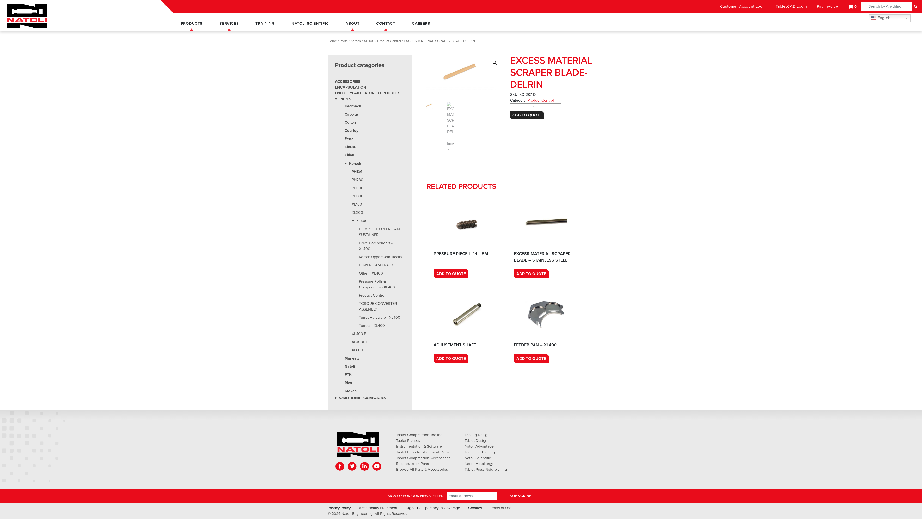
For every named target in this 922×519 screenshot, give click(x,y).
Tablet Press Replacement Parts (422, 452)
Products (192, 23)
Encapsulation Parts (412, 463)
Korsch (356, 41)
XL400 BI (359, 333)
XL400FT (359, 342)
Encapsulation (350, 87)
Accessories (347, 81)
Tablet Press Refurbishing (486, 469)
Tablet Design (476, 440)
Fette (349, 138)
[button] (495, 62)
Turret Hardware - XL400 (379, 317)
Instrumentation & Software (419, 446)
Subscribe (520, 496)
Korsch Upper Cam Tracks (380, 257)
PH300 (358, 188)
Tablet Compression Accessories (423, 458)
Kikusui (351, 147)
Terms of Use (501, 508)
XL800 (357, 350)
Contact (385, 23)
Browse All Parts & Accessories (422, 469)
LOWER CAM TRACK (376, 265)
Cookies (475, 508)
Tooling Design (477, 435)
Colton (350, 122)
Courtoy (351, 130)
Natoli (350, 366)
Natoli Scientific (310, 23)
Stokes (351, 391)
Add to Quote (527, 115)
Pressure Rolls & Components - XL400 (377, 284)
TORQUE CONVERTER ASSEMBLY (378, 306)
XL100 (357, 204)
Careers (421, 23)
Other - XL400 (371, 273)
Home (332, 41)
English (883, 18)
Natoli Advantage (479, 446)
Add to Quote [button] (451, 273)
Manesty (352, 358)
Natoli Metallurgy (479, 463)
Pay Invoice (827, 6)
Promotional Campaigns (360, 398)
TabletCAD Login (791, 6)
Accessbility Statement (378, 508)
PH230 (357, 179)
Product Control (389, 41)
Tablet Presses (408, 440)
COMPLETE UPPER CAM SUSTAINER (379, 232)
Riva (348, 382)
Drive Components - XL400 (376, 246)
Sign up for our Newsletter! (416, 496)
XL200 (357, 212)
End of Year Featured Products (367, 93)
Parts (344, 41)
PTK (348, 374)
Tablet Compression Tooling (419, 435)
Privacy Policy (339, 508)
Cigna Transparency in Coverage (433, 508)
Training (264, 23)
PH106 (357, 171)
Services (229, 23)
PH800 (358, 196)
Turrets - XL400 (372, 325)
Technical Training (480, 452)
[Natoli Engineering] (358, 446)
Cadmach (353, 106)
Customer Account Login (743, 6)
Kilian (349, 155)
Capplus (352, 114)
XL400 (369, 41)
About (352, 23)
